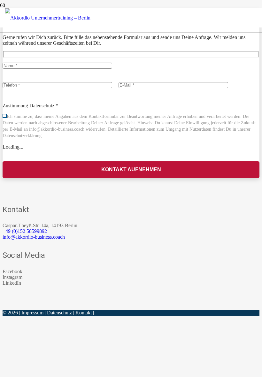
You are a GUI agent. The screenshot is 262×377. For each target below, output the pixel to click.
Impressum (32, 312)
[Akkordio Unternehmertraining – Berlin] (47, 17)
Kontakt (83, 312)
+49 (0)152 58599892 (25, 231)
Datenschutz (59, 312)
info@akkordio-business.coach (34, 237)
